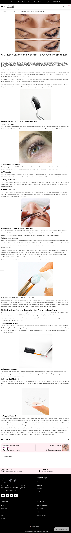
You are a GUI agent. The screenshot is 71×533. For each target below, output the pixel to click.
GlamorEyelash (32, 531)
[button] (2, 6)
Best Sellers (40, 492)
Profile (3, 518)
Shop (38, 482)
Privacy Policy (40, 508)
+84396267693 (55, 2)
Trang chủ (4, 11)
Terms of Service (41, 515)
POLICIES (40, 501)
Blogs (2, 515)
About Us (3, 505)
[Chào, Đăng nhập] (64, 6)
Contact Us (4, 508)
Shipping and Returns (42, 505)
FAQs (2, 512)
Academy (39, 488)
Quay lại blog (7, 456)
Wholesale (39, 485)
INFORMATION (42, 478)
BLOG (10, 11)
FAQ (38, 512)
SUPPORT (5, 501)
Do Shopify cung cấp (42, 531)
